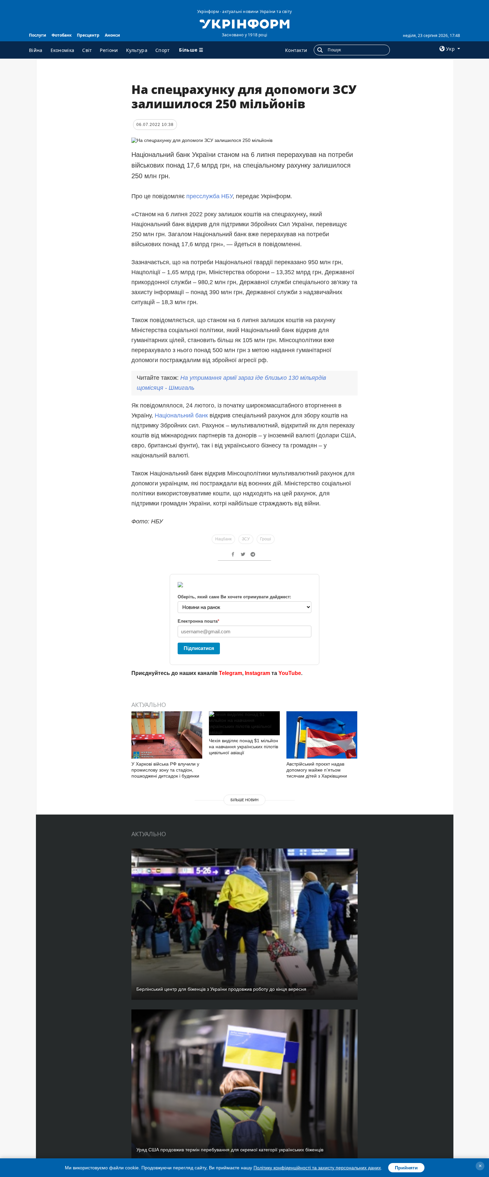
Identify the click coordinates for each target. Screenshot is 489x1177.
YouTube (289, 673)
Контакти (296, 50)
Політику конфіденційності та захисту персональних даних (317, 1167)
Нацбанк (223, 539)
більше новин (244, 800)
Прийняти (406, 1167)
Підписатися (199, 648)
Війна (36, 50)
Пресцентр (88, 35)
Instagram (257, 673)
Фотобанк (62, 35)
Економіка (63, 50)
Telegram (230, 673)
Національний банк (181, 415)
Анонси (112, 35)
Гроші (265, 539)
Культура (136, 50)
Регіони (109, 50)
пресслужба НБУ (209, 196)
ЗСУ (246, 539)
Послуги (37, 35)
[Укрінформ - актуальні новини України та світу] (244, 23)
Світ (87, 50)
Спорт (162, 50)
